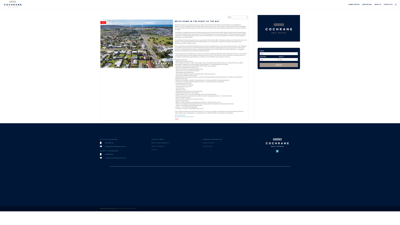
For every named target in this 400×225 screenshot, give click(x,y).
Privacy (153, 149)
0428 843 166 (109, 154)
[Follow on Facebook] (277, 151)
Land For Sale (207, 146)
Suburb (262, 51)
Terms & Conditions (158, 146)
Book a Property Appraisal (160, 143)
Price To (281, 56)
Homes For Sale (208, 143)
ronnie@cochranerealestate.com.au (115, 158)
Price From (263, 56)
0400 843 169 (109, 143)
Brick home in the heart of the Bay (197, 21)
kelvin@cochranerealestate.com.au (115, 146)
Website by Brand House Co (109, 208)
